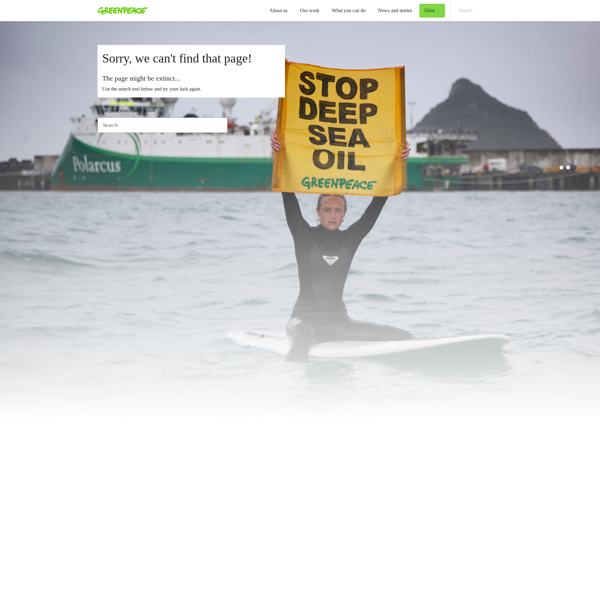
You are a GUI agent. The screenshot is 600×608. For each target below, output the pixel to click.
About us (278, 10)
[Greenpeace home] (121, 10)
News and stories (395, 10)
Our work (309, 10)
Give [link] (429, 10)
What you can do (349, 10)
